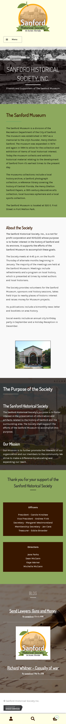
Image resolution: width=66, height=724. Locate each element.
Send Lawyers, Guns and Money (33, 610)
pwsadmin (29, 616)
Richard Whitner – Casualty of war (33, 667)
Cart (51, 716)
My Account (11, 719)
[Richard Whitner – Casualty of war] (33, 658)
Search (33, 719)
